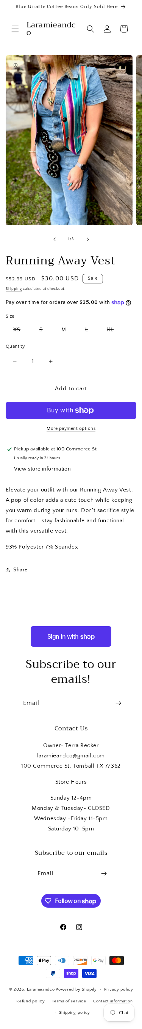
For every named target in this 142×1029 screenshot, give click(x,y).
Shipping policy (75, 1012)
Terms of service (69, 1001)
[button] (15, 29)
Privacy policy (118, 989)
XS (20, 331)
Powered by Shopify (76, 989)
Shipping (14, 289)
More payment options (71, 428)
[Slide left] (54, 239)
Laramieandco (41, 989)
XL (114, 331)
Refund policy (30, 1001)
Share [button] (20, 570)
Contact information (113, 1001)
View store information (42, 469)
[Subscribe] (118, 703)
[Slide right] (88, 239)
